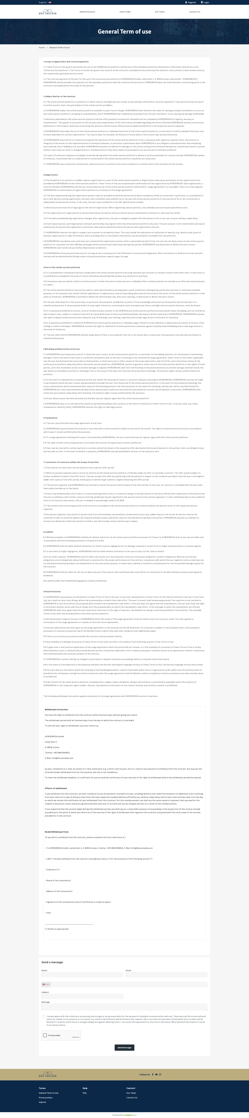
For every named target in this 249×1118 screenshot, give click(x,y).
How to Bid (125, 11)
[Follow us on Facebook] (153, 1074)
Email (128, 970)
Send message (124, 1047)
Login (206, 2)
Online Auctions (87, 11)
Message (46, 1002)
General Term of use (48, 1093)
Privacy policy (46, 1097)
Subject (45, 992)
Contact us (194, 11)
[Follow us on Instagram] (160, 1074)
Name (44, 970)
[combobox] (46, 984)
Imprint (42, 1102)
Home (42, 47)
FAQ (85, 1093)
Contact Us (131, 1097)
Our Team (160, 11)
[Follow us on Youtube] (157, 1074)
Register (192, 2)
